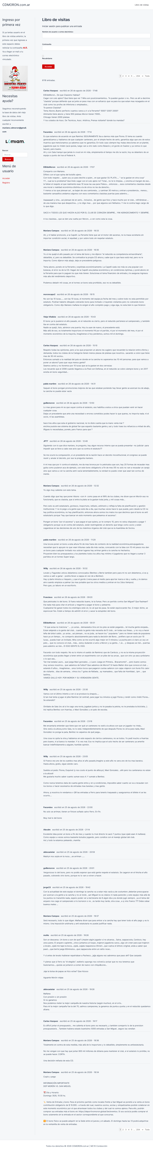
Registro (6, 182)
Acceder (6, 178)
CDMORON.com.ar (16, 5)
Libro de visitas (142, 5)
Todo (147, 76)
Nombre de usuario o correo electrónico (57, 32)
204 (138, 76)
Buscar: (5, 150)
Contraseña (46, 44)
